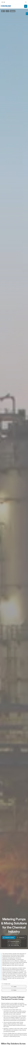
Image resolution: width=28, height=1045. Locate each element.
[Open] (25, 6)
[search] (25, 2)
